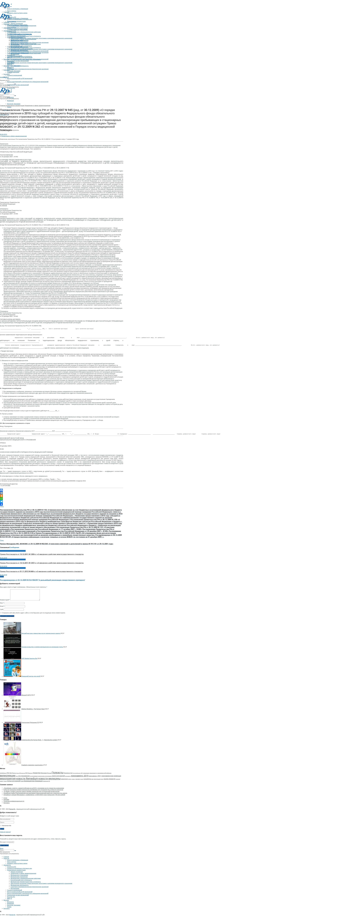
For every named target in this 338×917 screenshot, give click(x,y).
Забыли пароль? (5, 832)
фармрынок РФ (46, 781)
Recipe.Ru (12, 809)
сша (22, 781)
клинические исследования (45, 776)
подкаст (73, 779)
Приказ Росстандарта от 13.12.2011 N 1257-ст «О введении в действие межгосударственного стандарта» (42, 563)
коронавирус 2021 (95, 776)
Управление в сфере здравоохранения (23, 39)
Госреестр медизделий (14, 75)
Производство (68, 773)
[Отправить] (61, 504)
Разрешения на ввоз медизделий (18, 85)
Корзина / (4, 77)
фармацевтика (29, 781)
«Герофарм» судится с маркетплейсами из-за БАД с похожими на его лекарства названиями (34, 788)
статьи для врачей (13, 781)
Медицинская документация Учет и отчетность (26, 36)
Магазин (6, 59)
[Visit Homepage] (6, 8)
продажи (77, 779)
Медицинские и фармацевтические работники (26, 32)
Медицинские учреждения (19, 42)
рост (102, 779)
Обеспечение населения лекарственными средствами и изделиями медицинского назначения (41, 38)
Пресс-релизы (11, 21)
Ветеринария (15, 72)
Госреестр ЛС (11, 31)
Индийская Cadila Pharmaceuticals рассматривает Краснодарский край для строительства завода (35, 793)
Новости (6, 24)
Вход (1, 848)
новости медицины (49, 778)
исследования (34, 776)
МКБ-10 (9, 64)
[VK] (61, 493)
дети (17, 776)
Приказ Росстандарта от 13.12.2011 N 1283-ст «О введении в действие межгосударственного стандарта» (42, 554)
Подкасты (57, 772)
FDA (8, 773)
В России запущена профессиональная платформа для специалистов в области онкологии (33, 790)
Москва (49, 773)
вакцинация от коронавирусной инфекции (100, 773)
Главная (6, 22)
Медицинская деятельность (20, 66)
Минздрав (44, 773)
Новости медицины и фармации (17, 18)
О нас (5, 798)
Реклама (6, 799)
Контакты (7, 70)
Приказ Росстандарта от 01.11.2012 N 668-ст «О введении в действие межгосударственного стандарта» (41, 571)
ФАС (82, 773)
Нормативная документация (16, 21)
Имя (2, 603)
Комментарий (5, 600)
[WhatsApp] (61, 498)
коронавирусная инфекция (111, 776)
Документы (7, 31)
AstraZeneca (3, 773)
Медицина (10, 97)
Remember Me (6, 825)
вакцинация (86, 773)
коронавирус (68, 776)
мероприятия (8, 778)
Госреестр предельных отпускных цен (19, 34)
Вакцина (30, 773)
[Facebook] (61, 490)
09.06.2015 (3, 134)
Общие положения (17, 37)
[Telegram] (61, 501)
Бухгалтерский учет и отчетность (21, 46)
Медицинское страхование (19, 28)
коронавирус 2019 (79, 776)
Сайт (1, 609)
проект (81, 779)
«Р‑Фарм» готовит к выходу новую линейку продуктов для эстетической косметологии (31, 791)
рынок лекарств (109, 779)
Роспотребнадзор (76, 773)
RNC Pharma (13, 773)
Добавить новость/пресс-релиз (17, 25)
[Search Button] (15, 95)
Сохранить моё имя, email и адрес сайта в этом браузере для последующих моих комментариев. (33, 613)
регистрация (97, 779)
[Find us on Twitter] (0, 73)
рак (92, 779)
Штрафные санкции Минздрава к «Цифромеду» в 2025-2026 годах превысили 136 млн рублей (34, 795)
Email (2, 606)
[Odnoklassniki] (61, 495)
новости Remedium (27, 778)
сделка (5, 781)
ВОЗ (26, 773)
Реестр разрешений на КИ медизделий (19, 78)
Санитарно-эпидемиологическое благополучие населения (29, 69)
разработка (87, 779)
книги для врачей (58, 776)
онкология (64, 779)
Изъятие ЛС (11, 62)
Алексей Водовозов (20, 773)
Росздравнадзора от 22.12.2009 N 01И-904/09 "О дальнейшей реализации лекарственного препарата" (42, 580)
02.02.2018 (3, 558)
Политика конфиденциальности (14, 801)
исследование (24, 776)
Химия (9, 107)
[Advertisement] (32, 13)
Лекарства (36, 773)
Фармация (10, 101)
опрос (69, 779)
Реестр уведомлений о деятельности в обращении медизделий (27, 82)
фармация (39, 781)
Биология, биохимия (13, 104)
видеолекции (7, 775)
